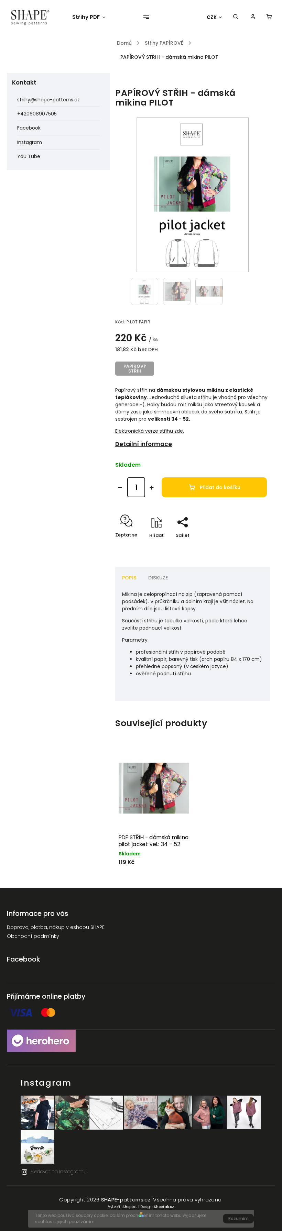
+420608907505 (37, 113)
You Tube (28, 156)
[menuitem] (92, 17)
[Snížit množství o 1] (120, 488)
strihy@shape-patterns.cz (48, 99)
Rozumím (238, 1218)
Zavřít (247, 547)
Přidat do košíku (220, 487)
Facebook (29, 127)
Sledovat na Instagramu (59, 1171)
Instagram (29, 142)
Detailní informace (143, 444)
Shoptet (129, 1206)
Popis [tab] (129, 577)
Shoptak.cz (164, 1206)
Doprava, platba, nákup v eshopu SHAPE (56, 927)
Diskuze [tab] (158, 577)
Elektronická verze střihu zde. (149, 431)
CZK (212, 17)
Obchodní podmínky (33, 936)
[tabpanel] (154, 812)
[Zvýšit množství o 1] (152, 488)
